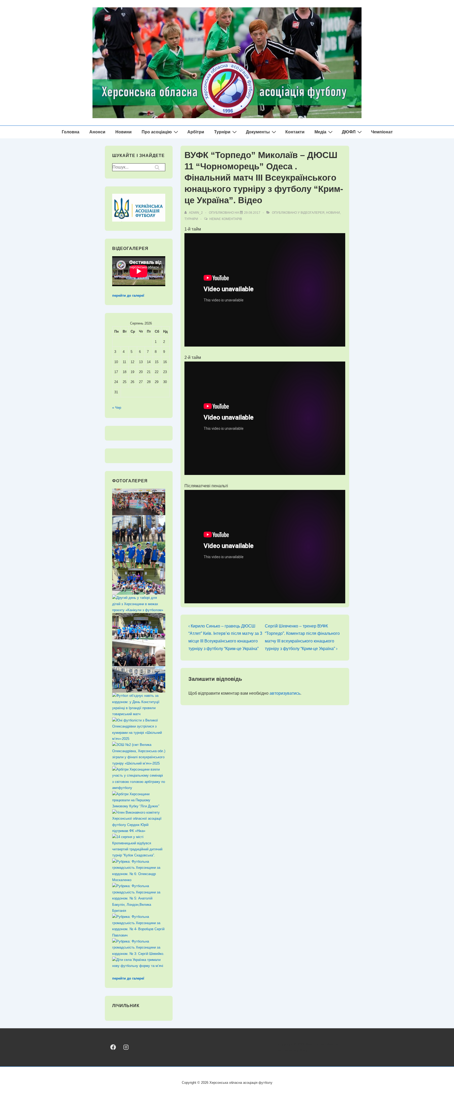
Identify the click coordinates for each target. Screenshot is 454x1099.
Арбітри (195, 132)
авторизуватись (285, 693)
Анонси (97, 132)
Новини (123, 132)
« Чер (116, 408)
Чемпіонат (382, 132)
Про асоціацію (157, 132)
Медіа (320, 132)
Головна (70, 132)
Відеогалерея (312, 212)
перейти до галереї (128, 295)
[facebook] (113, 1047)
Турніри (222, 132)
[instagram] (125, 1047)
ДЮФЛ (348, 132)
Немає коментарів (225, 219)
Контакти (295, 132)
